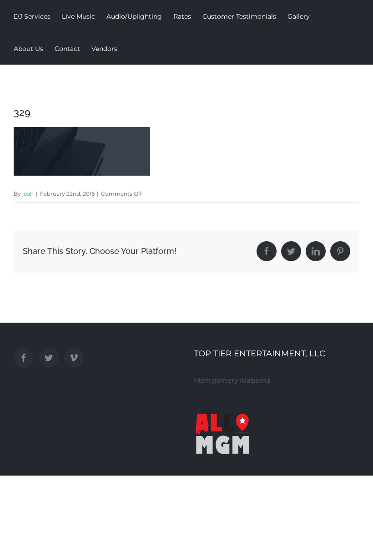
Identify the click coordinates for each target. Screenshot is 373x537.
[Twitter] (49, 358)
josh (28, 193)
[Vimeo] (74, 358)
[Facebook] (24, 358)
